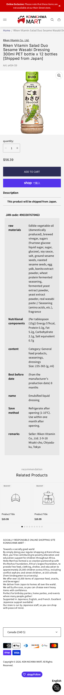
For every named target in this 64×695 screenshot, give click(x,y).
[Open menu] (4, 19)
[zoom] (59, 75)
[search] (52, 19)
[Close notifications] (59, 6)
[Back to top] (32, 685)
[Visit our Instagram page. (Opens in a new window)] (6, 616)
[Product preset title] (16, 497)
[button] (22, 526)
